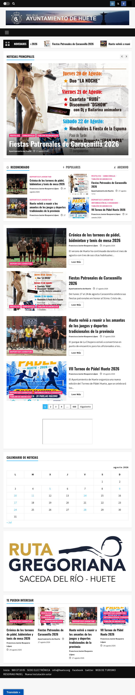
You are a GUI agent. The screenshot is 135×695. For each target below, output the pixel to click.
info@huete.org (61, 670)
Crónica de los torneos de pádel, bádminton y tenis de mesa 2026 (17, 184)
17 (15, 502)
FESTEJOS (15, 135)
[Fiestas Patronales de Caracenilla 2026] (67, 109)
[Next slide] (126, 57)
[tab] (18, 167)
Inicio (6, 670)
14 (85, 495)
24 (15, 509)
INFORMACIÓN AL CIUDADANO (105, 203)
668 (74, 406)
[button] (6, 32)
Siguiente (85, 406)
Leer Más (77, 262)
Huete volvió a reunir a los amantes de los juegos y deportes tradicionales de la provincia (17, 208)
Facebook (77, 670)
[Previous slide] (122, 57)
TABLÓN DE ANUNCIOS (47, 135)
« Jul (9, 522)
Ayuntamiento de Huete (20, 151)
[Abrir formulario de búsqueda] (13, 3)
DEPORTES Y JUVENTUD (40, 177)
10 (15, 495)
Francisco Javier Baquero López (44, 188)
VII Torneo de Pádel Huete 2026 (78, 208)
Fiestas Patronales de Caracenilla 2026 (56, 44)
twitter (89, 670)
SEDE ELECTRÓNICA (38, 670)
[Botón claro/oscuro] (6, 3)
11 (32, 495)
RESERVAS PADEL (13, 674)
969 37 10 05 (18, 670)
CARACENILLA (28, 135)
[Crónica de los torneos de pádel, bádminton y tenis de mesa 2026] (21, 616)
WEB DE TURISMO (105, 670)
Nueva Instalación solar (38, 674)
